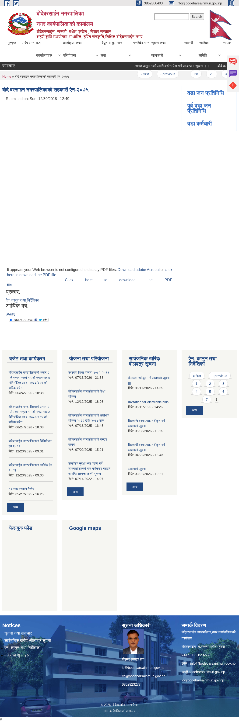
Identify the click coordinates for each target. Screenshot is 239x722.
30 (220, 74)
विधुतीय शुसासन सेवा (111, 49)
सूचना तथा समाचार (18, 633)
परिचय (26, 43)
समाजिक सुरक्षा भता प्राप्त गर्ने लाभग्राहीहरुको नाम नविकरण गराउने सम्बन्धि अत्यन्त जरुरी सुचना (89, 469)
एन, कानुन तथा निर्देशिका (22, 648)
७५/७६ (10, 314)
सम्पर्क (227, 43)
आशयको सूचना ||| (138, 469)
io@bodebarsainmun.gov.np (143, 668)
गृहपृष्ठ (11, 43)
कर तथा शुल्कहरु (16, 655)
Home (6, 76)
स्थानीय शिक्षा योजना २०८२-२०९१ (88, 372)
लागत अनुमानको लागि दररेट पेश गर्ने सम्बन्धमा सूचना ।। (165, 66)
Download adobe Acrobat (139, 270)
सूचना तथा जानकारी (158, 49)
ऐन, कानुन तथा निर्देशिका (22, 300)
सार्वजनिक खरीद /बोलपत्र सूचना (27, 640)
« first (138, 74)
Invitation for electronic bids (148, 402)
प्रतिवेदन (139, 43)
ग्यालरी (188, 43)
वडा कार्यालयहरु (44, 49)
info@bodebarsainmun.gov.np (212, 663)
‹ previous (161, 74)
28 (190, 74)
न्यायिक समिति (204, 49)
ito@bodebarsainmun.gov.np (143, 676)
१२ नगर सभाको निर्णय (21, 489)
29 (205, 74)
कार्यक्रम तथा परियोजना (72, 49)
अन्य (15, 507)
